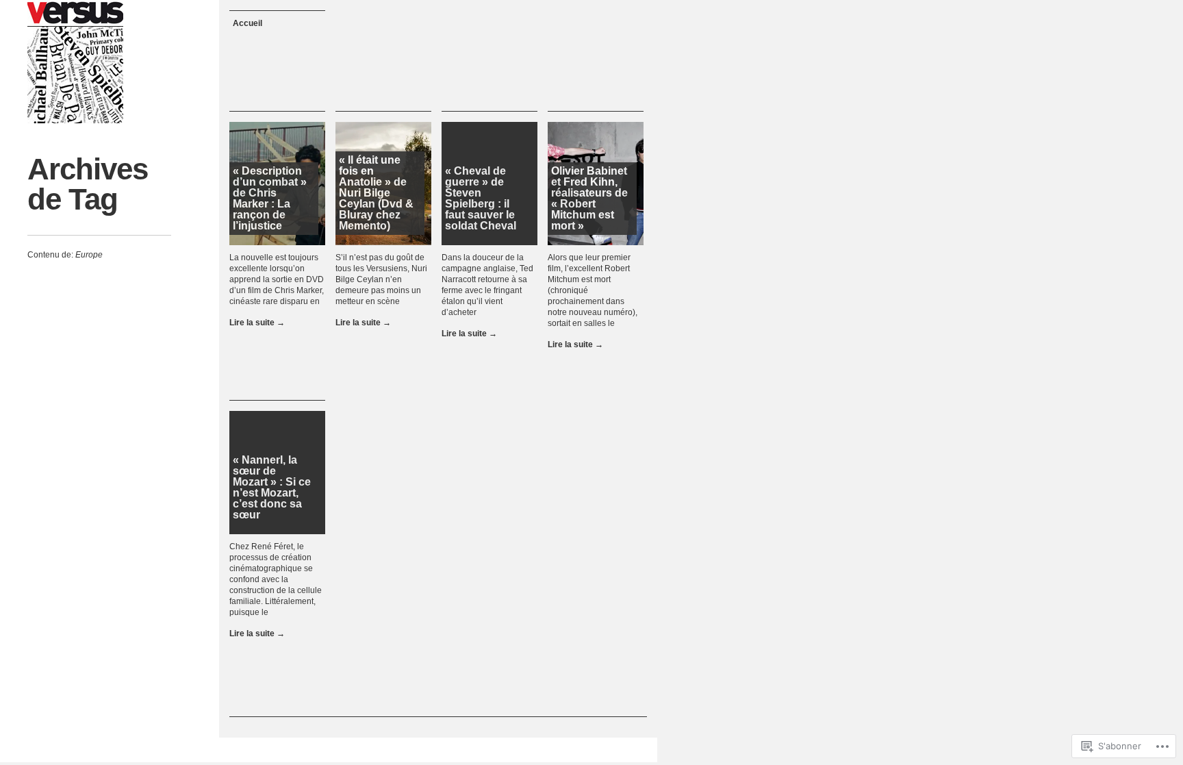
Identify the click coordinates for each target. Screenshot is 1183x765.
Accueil (247, 23)
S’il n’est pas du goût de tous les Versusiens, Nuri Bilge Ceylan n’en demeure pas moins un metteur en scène (381, 279)
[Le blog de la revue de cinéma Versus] (75, 61)
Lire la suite (257, 322)
